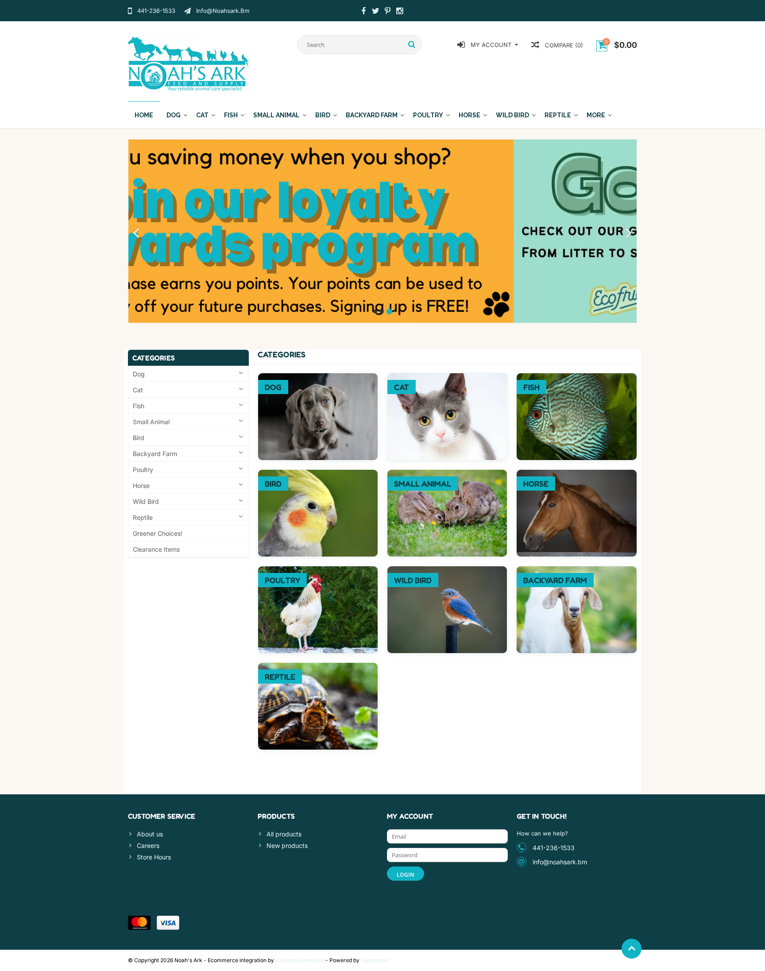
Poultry (428, 115)
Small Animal (276, 115)
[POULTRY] (318, 571)
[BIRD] (318, 474)
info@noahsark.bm (560, 862)
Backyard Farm (372, 115)
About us (150, 834)
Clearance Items (156, 549)
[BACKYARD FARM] (576, 571)
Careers (148, 845)
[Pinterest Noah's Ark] (387, 12)
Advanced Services (299, 960)
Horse (469, 115)
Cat (202, 115)
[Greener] (382, 230)
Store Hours (154, 857)
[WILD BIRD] (447, 571)
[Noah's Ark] (188, 63)
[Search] (411, 44)
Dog (173, 115)
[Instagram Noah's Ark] (399, 12)
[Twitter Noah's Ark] (375, 12)
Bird (322, 115)
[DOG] (318, 378)
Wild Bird (512, 115)
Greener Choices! (157, 533)
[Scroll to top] (631, 949)
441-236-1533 (554, 847)
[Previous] (136, 233)
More (596, 115)
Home (144, 115)
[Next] (629, 233)
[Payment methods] (139, 923)
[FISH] (576, 378)
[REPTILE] (318, 667)
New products (287, 845)
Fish (231, 115)
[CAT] (447, 378)
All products (284, 834)
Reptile (558, 115)
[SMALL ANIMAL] (447, 474)
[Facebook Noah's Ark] (363, 12)
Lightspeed (374, 960)
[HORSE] (576, 474)
